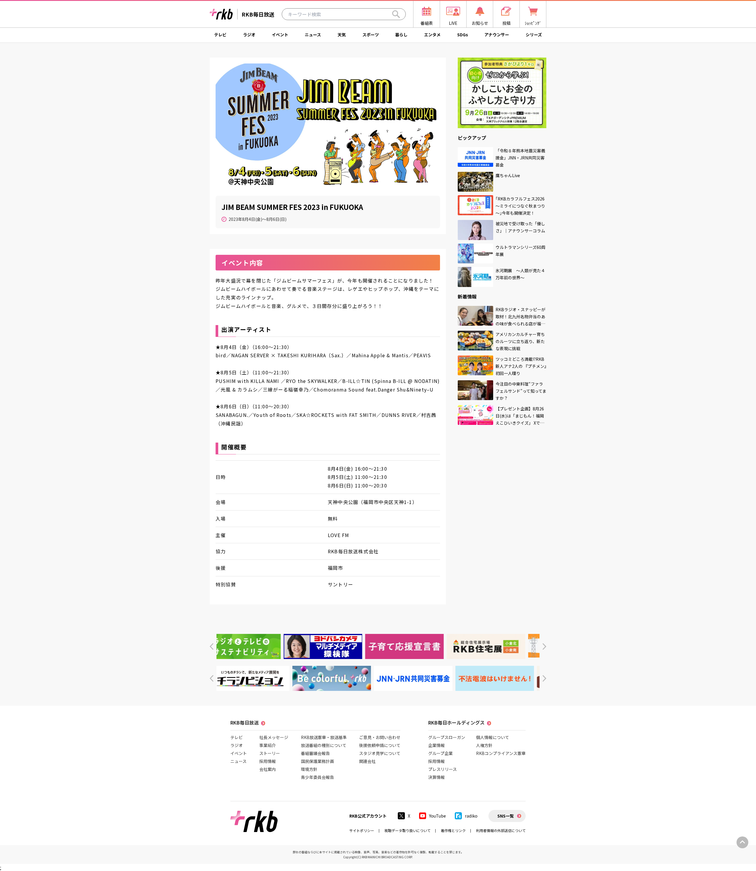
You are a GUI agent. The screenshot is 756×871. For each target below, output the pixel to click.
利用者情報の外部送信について (501, 830)
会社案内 (267, 769)
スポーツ (370, 34)
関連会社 (367, 761)
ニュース (313, 34)
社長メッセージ (273, 737)
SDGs (462, 34)
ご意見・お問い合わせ (379, 737)
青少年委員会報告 (317, 777)
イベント (280, 34)
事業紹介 (267, 745)
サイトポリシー (361, 830)
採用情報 (267, 761)
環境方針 (309, 769)
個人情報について (492, 737)
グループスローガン (446, 737)
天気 (342, 34)
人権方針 (484, 745)
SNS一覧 (505, 816)
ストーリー (269, 753)
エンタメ (432, 34)
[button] (212, 646)
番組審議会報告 (315, 753)
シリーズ (534, 34)
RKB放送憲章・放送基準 (324, 737)
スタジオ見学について (379, 753)
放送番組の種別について (323, 745)
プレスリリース (442, 769)
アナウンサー (496, 34)
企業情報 (436, 745)
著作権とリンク (453, 830)
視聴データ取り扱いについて (407, 830)
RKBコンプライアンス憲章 (501, 753)
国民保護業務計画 (317, 761)
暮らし (401, 34)
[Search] (396, 14)
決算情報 (436, 777)
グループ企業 (440, 753)
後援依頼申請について (379, 745)
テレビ (220, 34)
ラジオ (249, 34)
